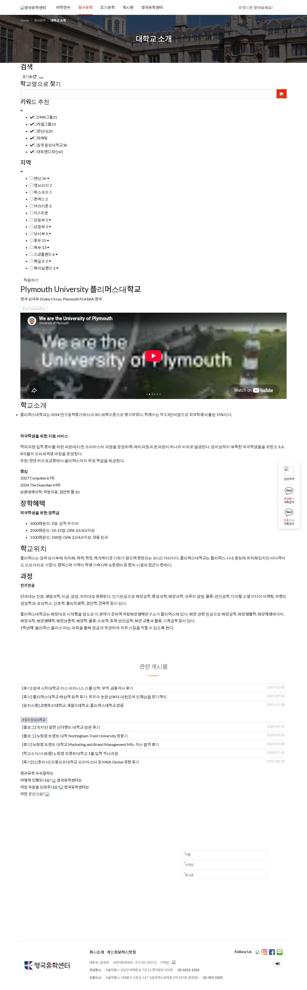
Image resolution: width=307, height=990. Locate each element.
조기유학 (107, 7)
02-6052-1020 (188, 970)
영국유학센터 (152, 7)
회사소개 (96, 952)
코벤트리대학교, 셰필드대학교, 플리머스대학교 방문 (82, 705)
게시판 (128, 7)
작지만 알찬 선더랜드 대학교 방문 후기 (68, 727)
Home (25, 20)
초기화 (28, 77)
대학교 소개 (58, 20)
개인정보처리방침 (121, 952)
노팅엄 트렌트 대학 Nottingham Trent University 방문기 (82, 735)
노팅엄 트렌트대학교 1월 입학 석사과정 (85, 753)
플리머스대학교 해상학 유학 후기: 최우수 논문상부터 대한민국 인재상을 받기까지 (100, 696)
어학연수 (63, 7)
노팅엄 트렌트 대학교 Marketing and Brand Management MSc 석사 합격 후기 (96, 744)
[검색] (282, 7)
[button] (40, 357)
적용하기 (31, 280)
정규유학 (85, 7)
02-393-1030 (213, 977)
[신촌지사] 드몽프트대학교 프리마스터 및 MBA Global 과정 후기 (86, 762)
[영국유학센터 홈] (33, 7)
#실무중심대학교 (34, 309)
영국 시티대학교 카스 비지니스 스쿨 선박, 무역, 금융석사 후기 (83, 688)
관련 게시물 (154, 666)
